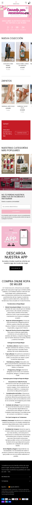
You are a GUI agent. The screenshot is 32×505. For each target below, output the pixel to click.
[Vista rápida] (13, 60)
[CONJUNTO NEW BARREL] (8, 52)
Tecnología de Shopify (8, 494)
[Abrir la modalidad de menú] (2, 2)
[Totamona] (16, 3)
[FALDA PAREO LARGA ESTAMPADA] (22, 52)
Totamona (14, 489)
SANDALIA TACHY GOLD (22, 107)
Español (4, 487)
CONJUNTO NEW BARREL (8, 64)
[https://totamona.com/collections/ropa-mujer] (16, 11)
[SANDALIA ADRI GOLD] (8, 94)
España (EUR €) (14, 487)
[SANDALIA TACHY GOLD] (22, 94)
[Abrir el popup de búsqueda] (26, 2)
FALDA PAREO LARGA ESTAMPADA (22, 64)
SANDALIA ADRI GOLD (8, 106)
